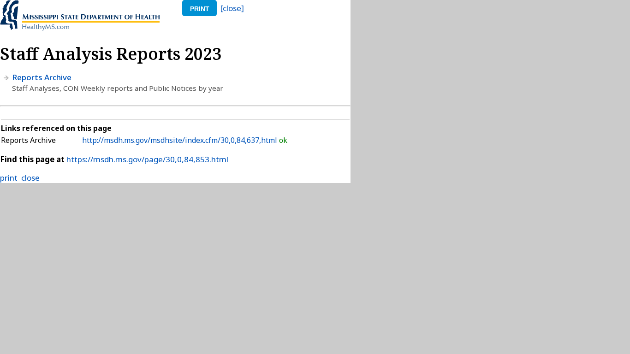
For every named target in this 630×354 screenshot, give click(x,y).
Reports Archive (41, 77)
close (30, 177)
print (199, 8)
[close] (232, 8)
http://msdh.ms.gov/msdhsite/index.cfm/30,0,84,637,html (180, 140)
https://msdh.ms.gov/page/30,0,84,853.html (147, 159)
